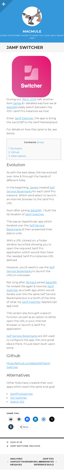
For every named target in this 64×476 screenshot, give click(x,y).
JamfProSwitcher (21, 394)
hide (40, 142)
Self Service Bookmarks (22, 336)
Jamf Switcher (24, 118)
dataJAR (12, 107)
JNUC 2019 (29, 99)
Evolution (15, 148)
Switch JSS (17, 401)
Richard (31, 282)
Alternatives (17, 156)
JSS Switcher (18, 397)
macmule (32, 31)
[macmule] (32, 16)
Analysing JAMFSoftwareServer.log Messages (26, 462)
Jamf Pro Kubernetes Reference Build (44, 462)
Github (13, 152)
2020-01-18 (16, 442)
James (17, 103)
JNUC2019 (34, 446)
